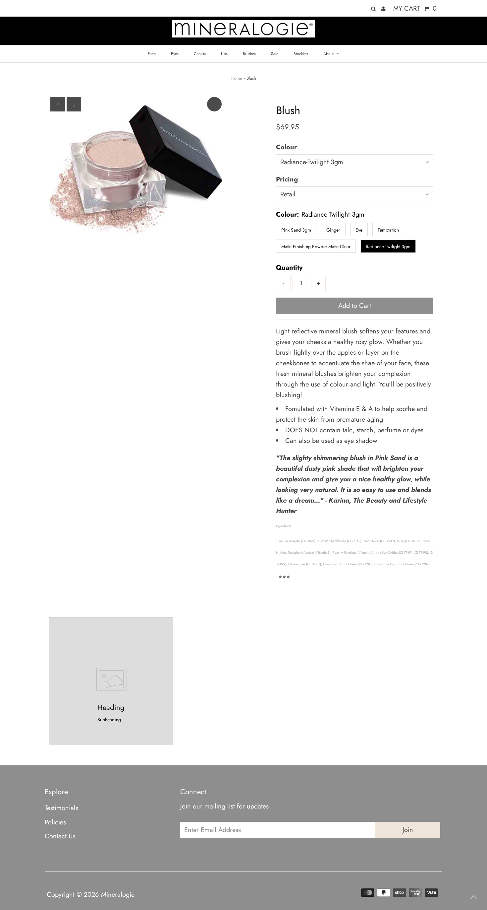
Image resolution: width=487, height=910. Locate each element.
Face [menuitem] (152, 54)
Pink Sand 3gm (296, 230)
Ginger (333, 230)
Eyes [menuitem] (175, 54)
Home (236, 78)
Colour (286, 147)
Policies (55, 822)
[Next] (74, 104)
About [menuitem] (328, 54)
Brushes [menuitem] (249, 54)
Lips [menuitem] (224, 54)
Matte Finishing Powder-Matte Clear (316, 246)
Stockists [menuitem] (301, 54)
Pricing (287, 179)
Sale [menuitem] (274, 54)
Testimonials (61, 808)
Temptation (388, 230)
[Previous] (57, 104)
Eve (358, 230)
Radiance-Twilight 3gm (388, 246)
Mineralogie (118, 894)
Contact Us (60, 836)
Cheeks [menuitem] (200, 54)
